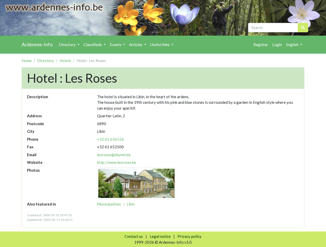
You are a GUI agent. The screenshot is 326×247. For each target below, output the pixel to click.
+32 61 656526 (110, 139)
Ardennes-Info (37, 44)
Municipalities (109, 204)
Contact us (134, 236)
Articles (136, 44)
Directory (67, 44)
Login (277, 44)
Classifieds (93, 44)
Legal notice (160, 236)
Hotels (65, 60)
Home (27, 60)
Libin (131, 204)
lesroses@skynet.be (114, 154)
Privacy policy (189, 236)
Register (260, 44)
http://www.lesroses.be (116, 162)
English (292, 44)
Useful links (160, 44)
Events (116, 44)
